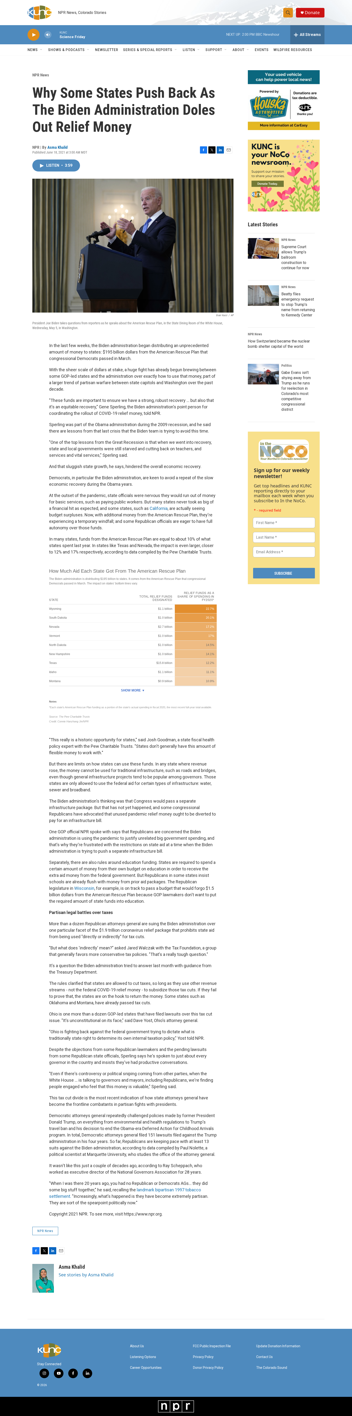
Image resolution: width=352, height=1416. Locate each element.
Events (262, 50)
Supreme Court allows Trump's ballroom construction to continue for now (295, 257)
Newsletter (106, 50)
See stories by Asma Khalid (86, 1275)
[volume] (48, 34)
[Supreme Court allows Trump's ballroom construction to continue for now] (263, 248)
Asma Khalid (57, 147)
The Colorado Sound (271, 1368)
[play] (33, 35)
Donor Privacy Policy (208, 1368)
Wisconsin (84, 888)
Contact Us (264, 1357)
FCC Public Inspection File (212, 1346)
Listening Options (143, 1357)
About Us (137, 1346)
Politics (286, 365)
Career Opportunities (146, 1368)
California (159, 508)
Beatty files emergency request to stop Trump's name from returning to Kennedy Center (298, 304)
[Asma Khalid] (43, 1278)
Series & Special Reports (147, 50)
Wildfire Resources (292, 50)
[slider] (55, 34)
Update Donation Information (278, 1346)
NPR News (40, 75)
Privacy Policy (203, 1357)
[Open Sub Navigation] (41, 50)
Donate (312, 12)
